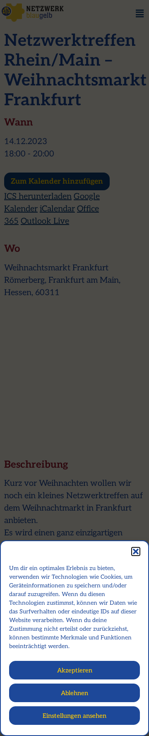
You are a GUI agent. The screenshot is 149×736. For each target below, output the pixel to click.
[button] (136, 551)
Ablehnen (74, 693)
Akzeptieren (74, 670)
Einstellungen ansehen (74, 715)
